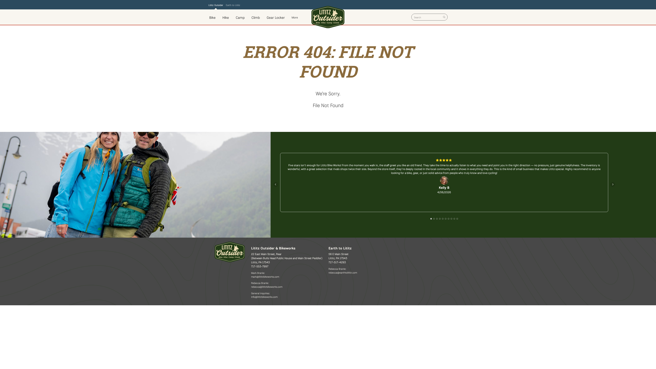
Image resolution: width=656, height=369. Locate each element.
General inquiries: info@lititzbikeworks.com (264, 294)
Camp (240, 17)
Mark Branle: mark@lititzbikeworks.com (265, 274)
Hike (225, 17)
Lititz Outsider (215, 4)
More (295, 17)
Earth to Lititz (233, 4)
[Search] (444, 17)
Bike (212, 17)
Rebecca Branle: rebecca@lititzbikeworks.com (266, 284)
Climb (255, 17)
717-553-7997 (259, 266)
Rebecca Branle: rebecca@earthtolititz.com (343, 270)
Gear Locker (276, 17)
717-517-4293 (337, 262)
